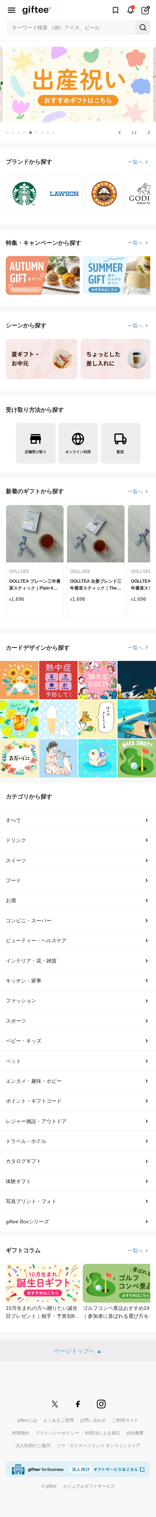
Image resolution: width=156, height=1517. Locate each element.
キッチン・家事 (23, 981)
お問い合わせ (93, 1420)
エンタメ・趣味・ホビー (34, 1081)
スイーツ (16, 860)
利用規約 (20, 1433)
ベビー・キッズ (23, 1041)
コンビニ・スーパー (29, 920)
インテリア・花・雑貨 (31, 961)
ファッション (21, 1000)
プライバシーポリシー (57, 1433)
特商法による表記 (102, 1433)
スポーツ (16, 1021)
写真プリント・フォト (31, 1201)
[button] (7, 132)
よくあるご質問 (58, 1420)
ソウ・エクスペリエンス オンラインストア (98, 1445)
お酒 (11, 900)
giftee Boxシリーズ (27, 1221)
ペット (13, 1061)
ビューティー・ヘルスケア (36, 940)
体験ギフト (18, 1181)
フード (13, 880)
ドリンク (16, 840)
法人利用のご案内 (33, 1445)
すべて (13, 820)
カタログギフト (23, 1161)
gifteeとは (27, 1420)
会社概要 (135, 1433)
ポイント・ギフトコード (34, 1101)
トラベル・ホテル (26, 1141)
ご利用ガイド (125, 1420)
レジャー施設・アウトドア (36, 1121)
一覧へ (135, 162)
